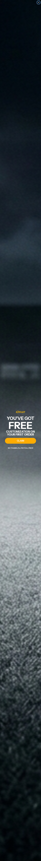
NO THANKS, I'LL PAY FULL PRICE (20, 448)
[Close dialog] (38, 2)
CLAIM (20, 440)
